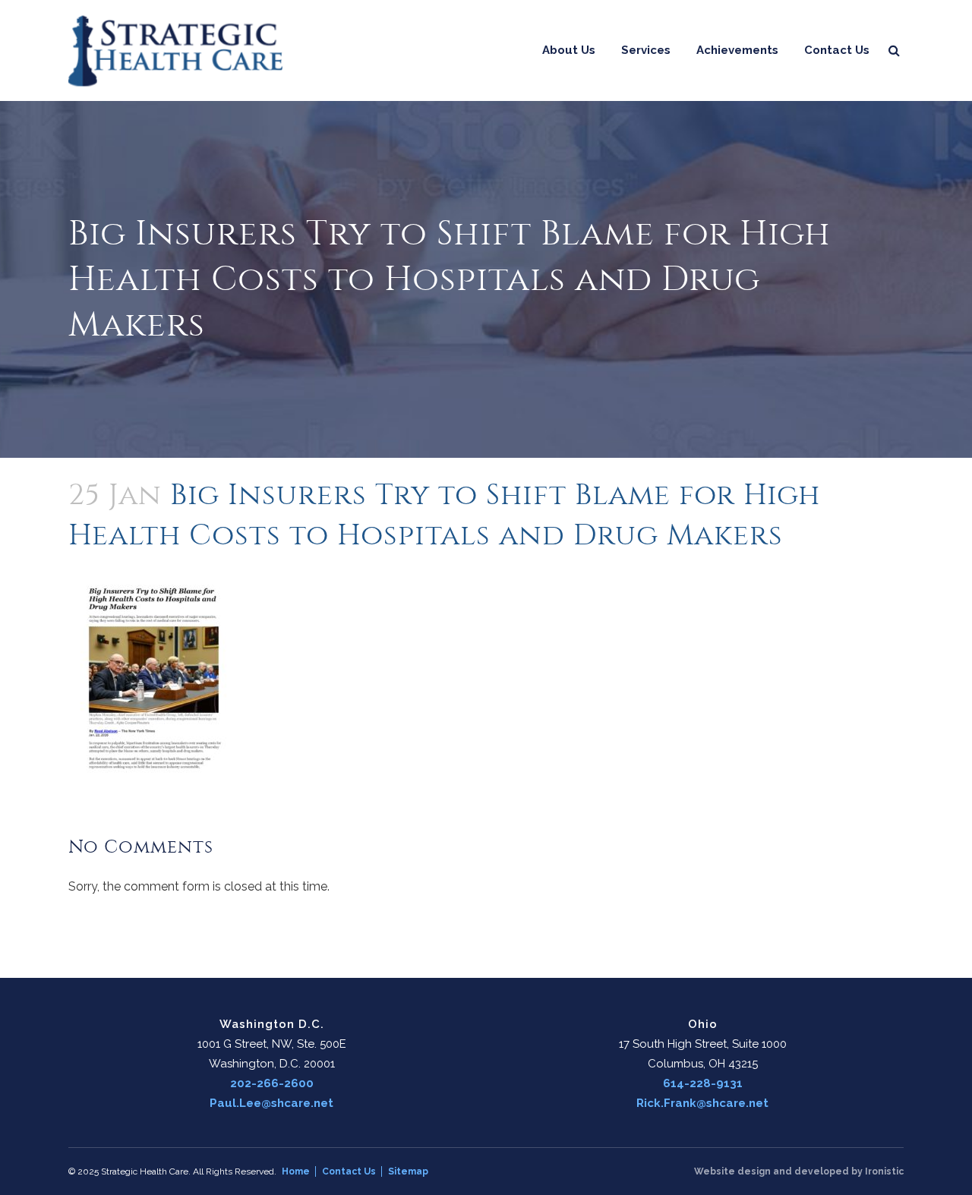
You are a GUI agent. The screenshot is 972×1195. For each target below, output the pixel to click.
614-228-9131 (703, 1083)
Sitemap (408, 1171)
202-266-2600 (272, 1083)
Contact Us (349, 1171)
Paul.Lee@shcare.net (271, 1103)
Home (296, 1171)
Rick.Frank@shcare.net (702, 1103)
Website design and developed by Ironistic (799, 1171)
